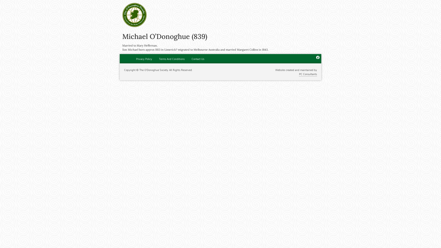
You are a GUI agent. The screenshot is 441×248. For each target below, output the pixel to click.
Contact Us (198, 58)
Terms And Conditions (172, 58)
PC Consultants (308, 73)
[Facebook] (317, 57)
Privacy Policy (144, 58)
